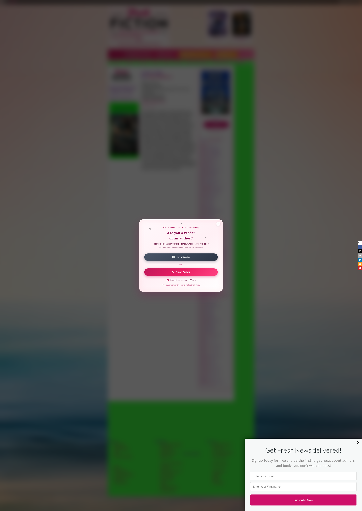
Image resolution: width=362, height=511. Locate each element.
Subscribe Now (303, 500)
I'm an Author (181, 272)
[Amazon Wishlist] (360, 264)
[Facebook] (360, 247)
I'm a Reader (181, 257)
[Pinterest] (360, 268)
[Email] (360, 255)
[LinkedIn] (360, 260)
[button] (303, 450)
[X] (360, 251)
